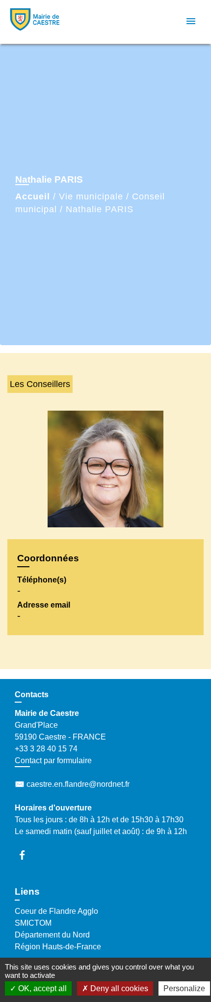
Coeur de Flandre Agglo (56, 911)
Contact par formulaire (53, 760)
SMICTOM (33, 923)
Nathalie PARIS (99, 209)
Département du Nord (52, 935)
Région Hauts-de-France (58, 946)
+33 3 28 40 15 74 (46, 748)
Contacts (32, 694)
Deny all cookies (118, 988)
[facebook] (27, 855)
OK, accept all (41, 988)
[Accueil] (44, 21)
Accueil (32, 196)
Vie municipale (91, 196)
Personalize (184, 988)
